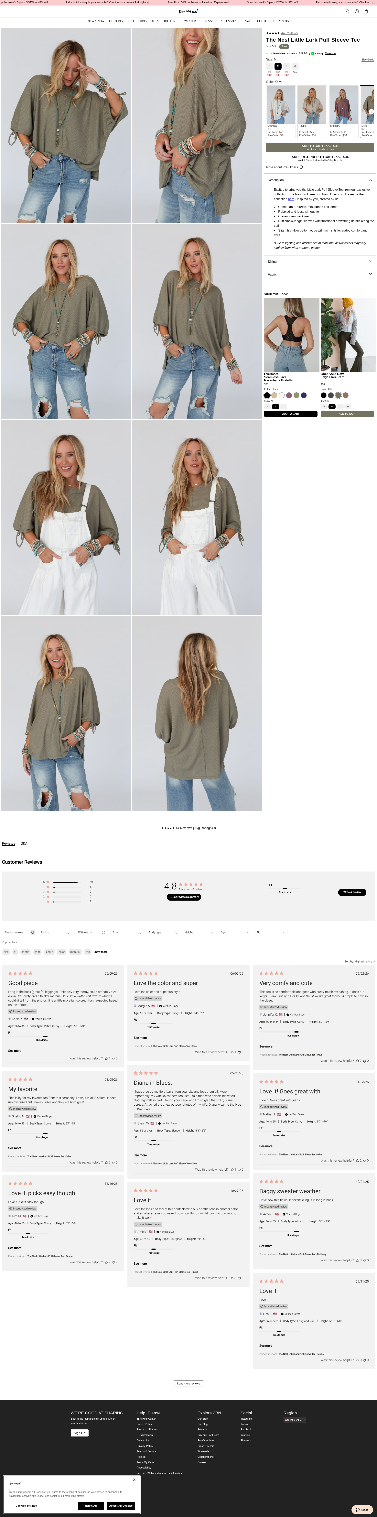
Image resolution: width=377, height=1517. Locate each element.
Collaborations (206, 1457)
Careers (202, 1462)
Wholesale (203, 1451)
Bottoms (171, 21)
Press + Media (206, 1446)
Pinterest (246, 1440)
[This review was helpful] (106, 1058)
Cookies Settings (26, 1505)
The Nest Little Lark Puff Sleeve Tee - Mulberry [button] (302, 1254)
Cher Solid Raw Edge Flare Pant (332, 375)
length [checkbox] (49, 951)
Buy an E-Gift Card (208, 1435)
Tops (155, 21)
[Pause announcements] (373, 2)
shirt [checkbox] (37, 951)
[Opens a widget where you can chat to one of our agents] (362, 1510)
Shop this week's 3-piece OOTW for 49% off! (272, 2)
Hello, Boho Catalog (273, 21)
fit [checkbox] (15, 951)
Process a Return (146, 1429)
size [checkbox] (6, 951)
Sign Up (79, 1433)
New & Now (96, 21)
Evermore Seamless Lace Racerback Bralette (278, 377)
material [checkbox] (75, 951)
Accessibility (144, 1467)
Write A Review (352, 892)
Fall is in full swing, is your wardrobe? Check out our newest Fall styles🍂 (108, 2)
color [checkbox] (62, 951)
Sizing (272, 261)
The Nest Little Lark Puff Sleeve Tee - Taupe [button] (49, 1256)
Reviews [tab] (8, 843)
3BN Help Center (146, 1418)
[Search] (347, 11)
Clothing (116, 21)
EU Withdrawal (145, 1435)
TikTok (244, 1424)
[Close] (134, 1479)
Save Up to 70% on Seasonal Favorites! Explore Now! (198, 2)
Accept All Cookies (121, 1505)
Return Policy (144, 1424)
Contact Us (143, 1440)
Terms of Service (146, 1451)
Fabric (272, 274)
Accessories (231, 21)
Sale (248, 21)
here (291, 199)
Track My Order (146, 1462)
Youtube (245, 1435)
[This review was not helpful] (113, 1058)
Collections (137, 21)
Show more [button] (100, 951)
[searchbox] (15, 932)
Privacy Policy (145, 1446)
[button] (367, 11)
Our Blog (203, 1424)
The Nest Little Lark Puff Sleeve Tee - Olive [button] (175, 1046)
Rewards (202, 1429)
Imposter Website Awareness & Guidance (160, 1473)
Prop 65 (141, 1457)
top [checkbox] (88, 951)
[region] (72, 1494)
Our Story (203, 1418)
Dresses (209, 21)
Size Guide (367, 59)
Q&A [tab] (24, 843)
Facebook (246, 1429)
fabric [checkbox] (25, 951)
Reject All (91, 1505)
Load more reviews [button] (188, 1383)
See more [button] (14, 1051)
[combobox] (55, 932)
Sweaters (190, 21)
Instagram (246, 1418)
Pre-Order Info (206, 1440)
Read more (143, 1109)
